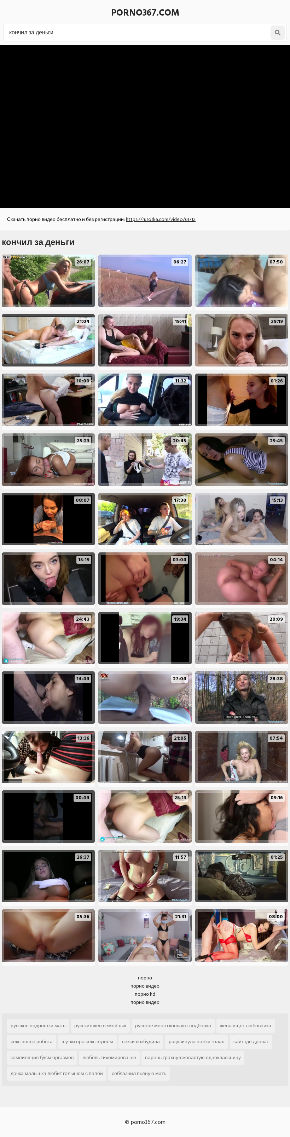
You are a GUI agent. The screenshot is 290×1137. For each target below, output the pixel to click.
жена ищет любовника (245, 1026)
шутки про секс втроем (87, 1041)
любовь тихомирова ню (109, 1057)
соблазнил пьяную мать (139, 1073)
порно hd (145, 994)
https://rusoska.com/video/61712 (161, 219)
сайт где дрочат (251, 1041)
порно (145, 978)
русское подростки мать (38, 1026)
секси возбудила (141, 1041)
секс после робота (32, 1041)
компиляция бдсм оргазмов (42, 1057)
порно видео (145, 986)
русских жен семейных (100, 1026)
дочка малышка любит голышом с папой (57, 1073)
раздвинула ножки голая (197, 1041)
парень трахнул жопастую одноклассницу (193, 1057)
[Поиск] (278, 32)
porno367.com (145, 12)
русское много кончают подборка (173, 1026)
